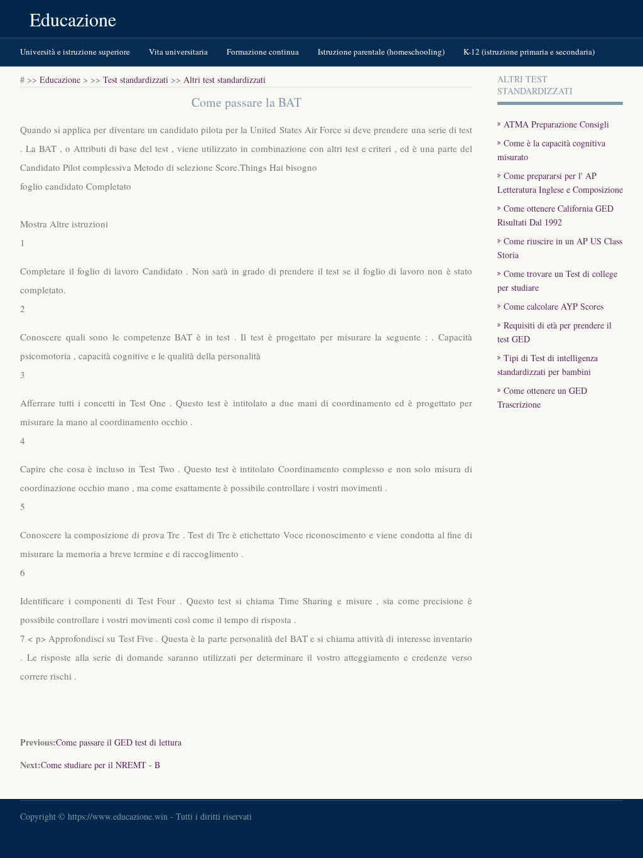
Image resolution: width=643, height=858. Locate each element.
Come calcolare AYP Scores (553, 306)
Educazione (73, 18)
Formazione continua (263, 51)
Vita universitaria (178, 51)
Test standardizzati (135, 79)
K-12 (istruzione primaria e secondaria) (529, 51)
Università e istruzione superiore (75, 51)
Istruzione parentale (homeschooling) (381, 51)
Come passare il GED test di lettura (118, 742)
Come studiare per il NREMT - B (100, 765)
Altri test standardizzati (224, 79)
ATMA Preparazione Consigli (556, 124)
